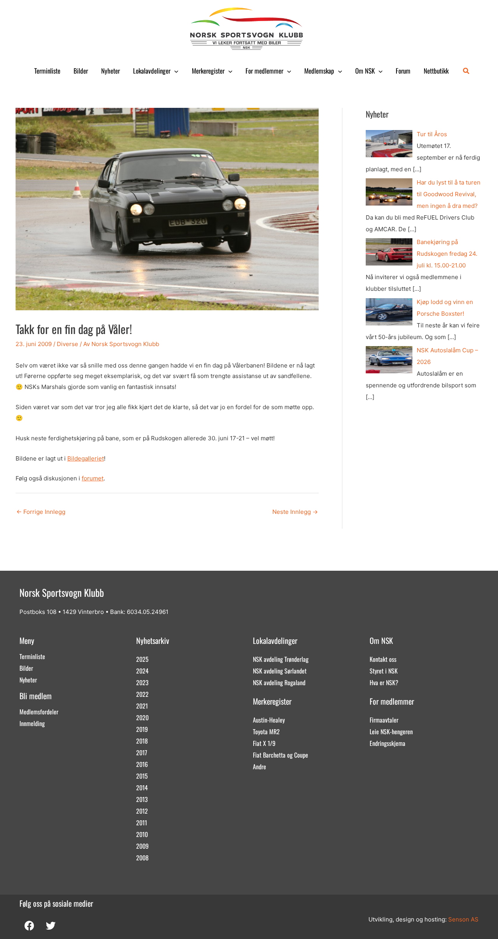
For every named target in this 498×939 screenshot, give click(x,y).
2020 (142, 717)
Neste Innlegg (295, 511)
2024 (142, 670)
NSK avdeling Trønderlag (281, 659)
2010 (142, 834)
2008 (142, 857)
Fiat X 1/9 (264, 743)
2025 (142, 659)
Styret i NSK (384, 670)
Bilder (81, 71)
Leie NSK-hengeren (391, 731)
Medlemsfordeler (38, 711)
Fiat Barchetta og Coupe (280, 755)
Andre (259, 766)
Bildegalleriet (85, 458)
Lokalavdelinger (151, 71)
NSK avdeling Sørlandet (280, 670)
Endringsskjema (387, 743)
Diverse (67, 344)
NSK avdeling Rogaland (279, 682)
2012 (142, 811)
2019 (142, 729)
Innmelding (32, 723)
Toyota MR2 (266, 731)
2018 (142, 741)
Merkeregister (208, 71)
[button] (174, 70)
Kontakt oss (383, 659)
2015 (142, 776)
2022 (142, 694)
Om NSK (365, 71)
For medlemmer (264, 71)
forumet (92, 478)
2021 (142, 705)
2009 (142, 846)
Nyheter (110, 71)
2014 (142, 787)
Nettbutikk (436, 71)
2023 (142, 682)
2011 (141, 822)
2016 (142, 764)
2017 (141, 752)
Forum (403, 71)
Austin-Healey (269, 719)
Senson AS (463, 919)
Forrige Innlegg (40, 511)
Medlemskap (319, 71)
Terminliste (47, 71)
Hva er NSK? (384, 682)
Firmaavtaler (384, 719)
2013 (142, 799)
